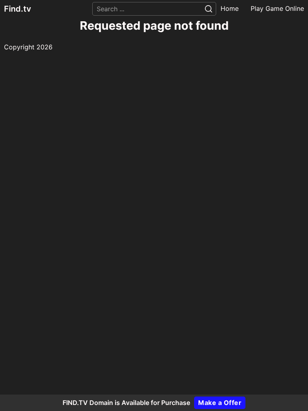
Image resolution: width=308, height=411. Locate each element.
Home (230, 8)
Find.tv (17, 9)
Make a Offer (219, 403)
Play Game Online (277, 8)
